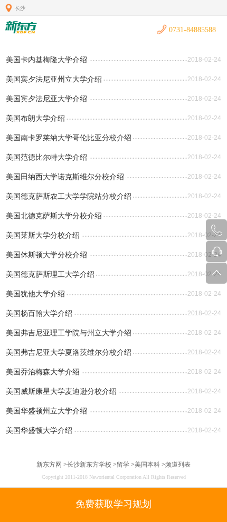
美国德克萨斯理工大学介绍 (50, 274)
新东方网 (49, 464)
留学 (123, 464)
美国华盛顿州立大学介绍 (46, 411)
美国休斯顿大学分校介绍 (46, 254)
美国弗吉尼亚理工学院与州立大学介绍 (68, 332)
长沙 (20, 8)
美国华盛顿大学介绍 (39, 430)
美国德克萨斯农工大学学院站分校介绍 (68, 196)
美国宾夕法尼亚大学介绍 (46, 98)
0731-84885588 (192, 30)
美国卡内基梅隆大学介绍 (46, 59)
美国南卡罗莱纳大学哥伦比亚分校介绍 (68, 137)
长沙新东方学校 (89, 464)
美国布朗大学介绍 (35, 118)
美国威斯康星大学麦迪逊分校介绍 (61, 391)
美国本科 (147, 464)
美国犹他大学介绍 (35, 293)
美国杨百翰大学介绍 (39, 313)
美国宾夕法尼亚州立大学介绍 (54, 79)
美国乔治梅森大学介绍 (43, 372)
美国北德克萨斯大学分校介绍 (54, 215)
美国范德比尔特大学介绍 (46, 157)
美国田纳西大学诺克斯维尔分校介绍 (65, 176)
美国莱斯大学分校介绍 (43, 235)
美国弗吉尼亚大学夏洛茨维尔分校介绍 (68, 352)
